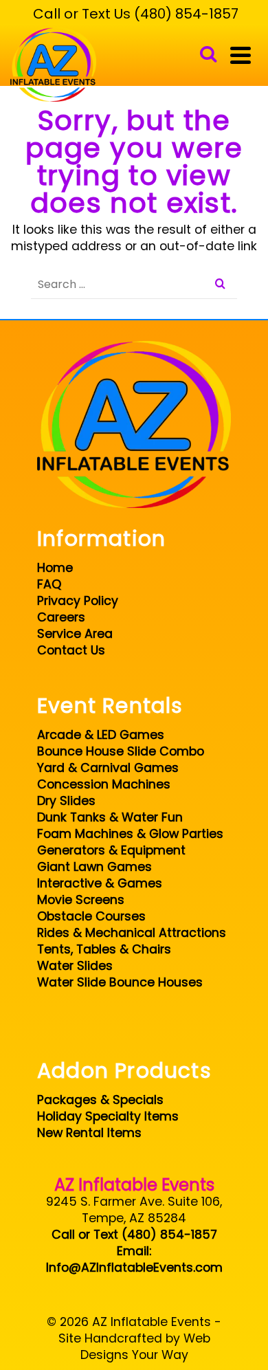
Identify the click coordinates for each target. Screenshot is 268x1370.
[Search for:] (134, 284)
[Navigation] (240, 55)
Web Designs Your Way (145, 1346)
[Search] (208, 55)
